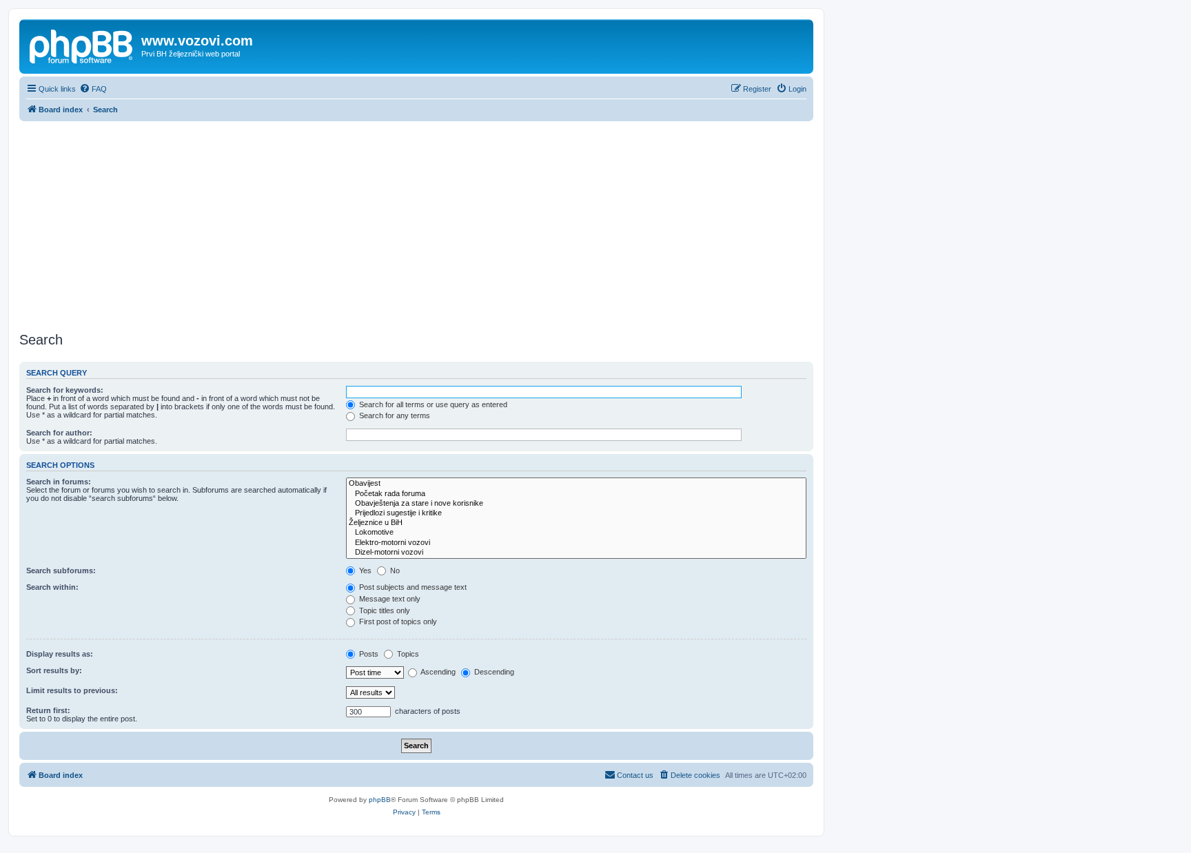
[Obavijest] (576, 484)
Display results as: (59, 654)
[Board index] (82, 45)
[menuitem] (93, 89)
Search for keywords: (64, 390)
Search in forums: (58, 481)
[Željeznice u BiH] (576, 523)
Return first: (48, 710)
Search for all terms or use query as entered (432, 404)
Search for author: (59, 433)
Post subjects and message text (412, 587)
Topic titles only (383, 610)
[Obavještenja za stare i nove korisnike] (576, 503)
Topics (407, 654)
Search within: (52, 587)
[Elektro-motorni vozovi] (576, 543)
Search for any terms (393, 415)
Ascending (437, 672)
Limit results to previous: (72, 690)
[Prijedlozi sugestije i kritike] (576, 513)
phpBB (380, 799)
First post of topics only (397, 621)
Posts (367, 654)
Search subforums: (61, 570)
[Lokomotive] (576, 532)
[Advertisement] (416, 224)
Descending (493, 672)
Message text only (388, 599)
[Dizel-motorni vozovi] (576, 552)
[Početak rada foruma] (576, 494)
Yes (364, 570)
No (394, 570)
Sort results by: (54, 670)
